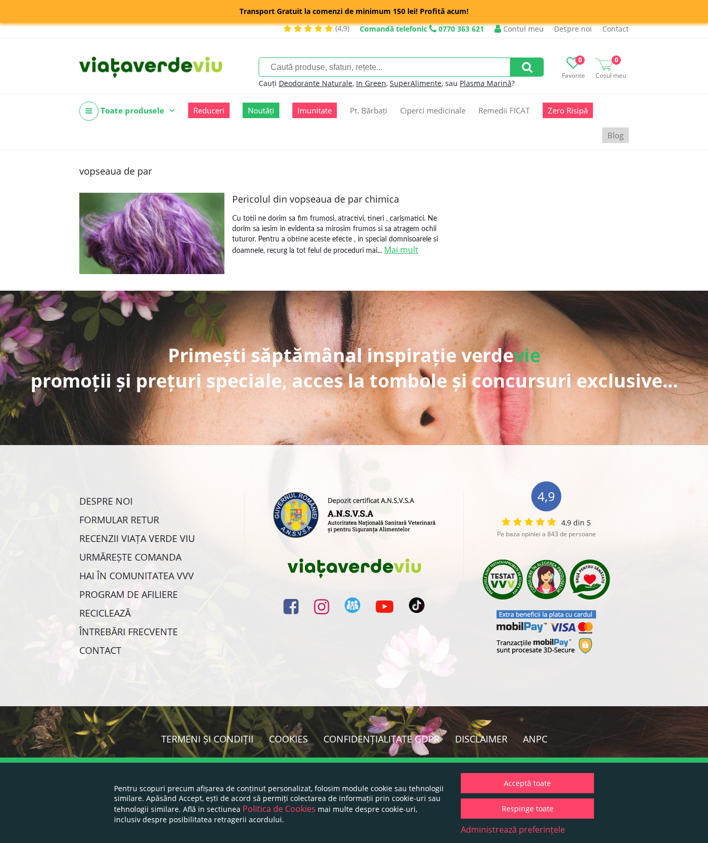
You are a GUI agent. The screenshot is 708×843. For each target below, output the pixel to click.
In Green (371, 83)
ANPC (535, 739)
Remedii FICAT (504, 110)
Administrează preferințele (513, 829)
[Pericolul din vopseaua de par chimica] (151, 233)
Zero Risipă (568, 110)
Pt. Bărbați (368, 110)
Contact (615, 29)
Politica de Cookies (279, 809)
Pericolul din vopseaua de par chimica (315, 199)
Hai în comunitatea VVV (136, 575)
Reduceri (208, 110)
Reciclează (105, 613)
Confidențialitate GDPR (381, 739)
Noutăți (261, 110)
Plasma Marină (486, 83)
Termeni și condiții (207, 739)
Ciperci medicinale (432, 110)
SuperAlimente (416, 83)
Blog (615, 135)
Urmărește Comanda (130, 557)
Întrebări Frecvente (128, 631)
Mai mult (401, 249)
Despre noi (573, 29)
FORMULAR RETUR (119, 519)
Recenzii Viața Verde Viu (137, 538)
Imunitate (315, 110)
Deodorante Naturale (315, 83)
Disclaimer (481, 739)
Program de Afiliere (128, 594)
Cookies (288, 739)
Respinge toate (528, 808)
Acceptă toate (527, 783)
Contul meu (522, 29)
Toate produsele (132, 110)
